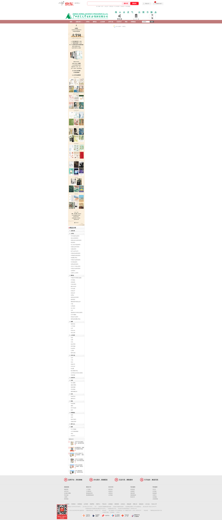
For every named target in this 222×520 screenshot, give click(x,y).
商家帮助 (92, 504)
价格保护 (133, 491)
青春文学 (73, 364)
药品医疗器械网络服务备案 (105, 506)
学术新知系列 (74, 262)
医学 (72, 410)
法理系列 (73, 270)
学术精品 (73, 280)
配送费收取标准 (90, 495)
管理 (72, 415)
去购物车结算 (158, 3)
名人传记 (73, 308)
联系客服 (66, 499)
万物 (72, 303)
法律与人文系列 (74, 272)
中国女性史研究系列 (75, 253)
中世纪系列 (73, 284)
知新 (72, 321)
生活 (72, 380)
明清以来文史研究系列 (76, 240)
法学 (72, 310)
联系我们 (73, 504)
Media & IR (154, 504)
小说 (72, 359)
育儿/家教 (73, 382)
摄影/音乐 (73, 398)
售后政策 (133, 489)
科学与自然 (73, 407)
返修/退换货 (133, 495)
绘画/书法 (73, 396)
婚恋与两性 (73, 385)
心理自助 (73, 306)
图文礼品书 (73, 286)
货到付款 (110, 489)
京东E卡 (154, 495)
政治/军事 (73, 344)
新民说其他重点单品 (75, 319)
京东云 (118, 512)
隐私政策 (141, 504)
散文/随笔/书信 (74, 370)
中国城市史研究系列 (75, 255)
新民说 (95, 21)
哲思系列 (73, 242)
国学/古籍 (73, 352)
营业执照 (146, 510)
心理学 (72, 350)
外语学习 (73, 435)
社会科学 (73, 348)
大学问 (87, 21)
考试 (72, 433)
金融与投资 (73, 421)
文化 (72, 342)
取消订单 (133, 497)
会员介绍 (66, 491)
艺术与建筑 (73, 314)
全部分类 (78, 21)
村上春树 (98, 6)
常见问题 (66, 495)
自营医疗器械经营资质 (118, 506)
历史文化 (73, 330)
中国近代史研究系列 (75, 259)
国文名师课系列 (74, 238)
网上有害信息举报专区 (115, 515)
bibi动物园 (127, 6)
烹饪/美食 (73, 389)
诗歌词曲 (73, 375)
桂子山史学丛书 (74, 251)
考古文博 (73, 332)
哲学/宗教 (73, 346)
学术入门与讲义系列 (75, 266)
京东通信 (155, 497)
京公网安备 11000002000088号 (73, 506)
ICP (95, 506)
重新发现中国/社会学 (76, 301)
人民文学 (106, 6)
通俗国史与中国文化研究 (76, 312)
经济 (72, 417)
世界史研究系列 (74, 264)
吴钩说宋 (73, 282)
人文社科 (102, 21)
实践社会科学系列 (75, 246)
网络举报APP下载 (125, 515)
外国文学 (73, 290)
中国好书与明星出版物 (76, 277)
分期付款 (110, 493)
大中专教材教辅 (74, 431)
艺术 (72, 394)
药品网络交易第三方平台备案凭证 (133, 506)
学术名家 (73, 288)
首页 (71, 21)
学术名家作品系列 (75, 236)
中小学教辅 (73, 429)
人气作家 (73, 326)
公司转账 (110, 495)
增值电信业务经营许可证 (156, 510)
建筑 (72, 405)
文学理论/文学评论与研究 (77, 373)
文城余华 (122, 6)
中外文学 (73, 366)
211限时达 (88, 491)
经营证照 (104, 510)
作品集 (72, 368)
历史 (72, 337)
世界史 (72, 295)
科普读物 (73, 403)
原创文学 (73, 293)
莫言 (102, 6)
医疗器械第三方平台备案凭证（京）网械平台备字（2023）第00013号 (125, 510)
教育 (72, 426)
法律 (72, 339)
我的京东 (147, 3)
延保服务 (155, 493)
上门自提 (88, 489)
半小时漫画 (116, 6)
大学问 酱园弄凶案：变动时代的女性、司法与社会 (79, 472)
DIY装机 (154, 491)
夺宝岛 (154, 489)
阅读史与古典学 (74, 316)
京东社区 (123, 504)
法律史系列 (73, 249)
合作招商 (86, 504)
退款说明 (133, 493)
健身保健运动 (74, 391)
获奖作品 (73, 324)
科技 (126, 21)
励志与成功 (73, 419)
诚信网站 (106, 515)
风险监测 (129, 504)
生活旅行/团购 (67, 493)
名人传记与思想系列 (75, 244)
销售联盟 (117, 504)
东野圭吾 (111, 6)
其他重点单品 (74, 257)
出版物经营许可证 (112, 508)
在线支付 (110, 491)
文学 (72, 328)
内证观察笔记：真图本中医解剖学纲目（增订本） (79, 449)
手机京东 (104, 504)
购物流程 (66, 489)
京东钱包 (112, 512)
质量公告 (135, 504)
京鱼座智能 (155, 499)
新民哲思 (73, 299)
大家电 (65, 497)
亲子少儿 (73, 424)
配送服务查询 (89, 493)
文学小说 (110, 21)
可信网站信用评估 (86, 515)
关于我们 (67, 504)
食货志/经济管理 (74, 297)
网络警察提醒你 (96, 515)
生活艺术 (119, 21)
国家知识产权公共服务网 (135, 515)
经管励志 (133, 21)
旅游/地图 (73, 387)
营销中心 (98, 504)
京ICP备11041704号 (87, 506)
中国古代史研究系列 (75, 268)
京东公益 (147, 504)
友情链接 (110, 504)
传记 (72, 362)
